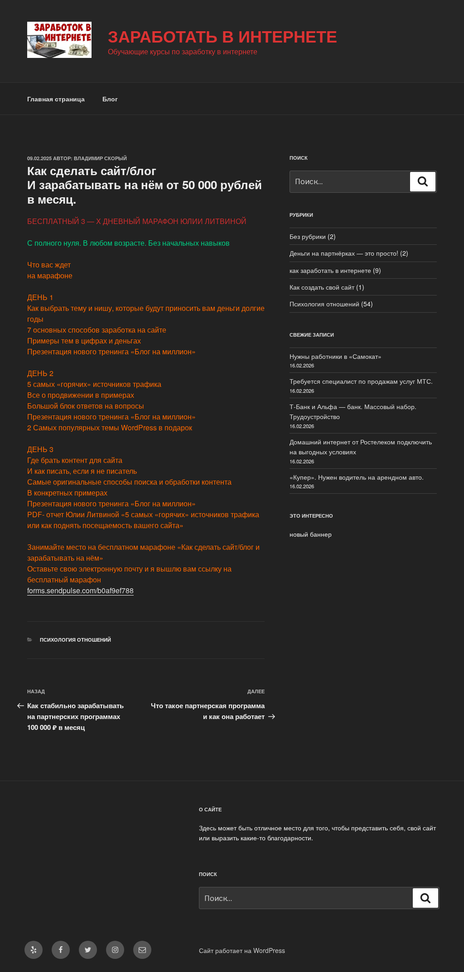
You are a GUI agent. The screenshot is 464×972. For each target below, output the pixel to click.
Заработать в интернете (222, 36)
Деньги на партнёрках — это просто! (344, 252)
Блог (110, 98)
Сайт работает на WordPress (242, 950)
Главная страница (56, 98)
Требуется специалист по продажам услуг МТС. (361, 381)
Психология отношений (75, 639)
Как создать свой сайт (322, 286)
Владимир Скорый (100, 158)
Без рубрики (308, 236)
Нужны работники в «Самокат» (336, 356)
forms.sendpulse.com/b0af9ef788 (80, 590)
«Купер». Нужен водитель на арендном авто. (357, 476)
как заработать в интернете (330, 270)
